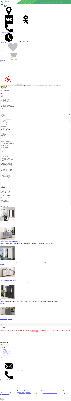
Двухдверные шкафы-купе (7, 159)
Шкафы (3, 111)
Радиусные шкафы (6, 158)
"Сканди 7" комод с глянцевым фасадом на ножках (10, 241)
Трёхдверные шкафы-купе (7, 160)
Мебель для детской (6, 119)
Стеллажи (4, 120)
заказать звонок (3, 42)
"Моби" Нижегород (5, 191)
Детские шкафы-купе (6, 154)
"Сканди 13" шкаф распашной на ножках (8, 299)
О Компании (5, 68)
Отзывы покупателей (7, 72)
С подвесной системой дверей (8, 166)
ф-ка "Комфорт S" (5, 204)
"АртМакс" (3, 185)
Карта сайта (2, 392)
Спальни (4, 117)
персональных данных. (4, 394)
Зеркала (3, 135)
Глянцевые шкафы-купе (7, 164)
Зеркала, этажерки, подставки (8, 143)
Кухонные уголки (5, 124)
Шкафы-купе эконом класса (7, 165)
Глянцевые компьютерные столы (8, 106)
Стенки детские (5, 151)
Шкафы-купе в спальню (7, 171)
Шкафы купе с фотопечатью (8, 177)
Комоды (3, 113)
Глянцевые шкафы (5, 99)
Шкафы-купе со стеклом (7, 174)
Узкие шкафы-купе (6, 176)
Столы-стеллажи (5, 130)
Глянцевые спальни (6, 101)
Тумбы (3, 114)
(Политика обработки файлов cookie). (50, 393)
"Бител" (2, 186)
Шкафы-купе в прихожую (7, 169)
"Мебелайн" (3, 190)
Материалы (5, 71)
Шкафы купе (4, 110)
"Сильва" (3, 193)
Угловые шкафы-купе (6, 175)
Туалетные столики (6, 139)
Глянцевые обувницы (6, 105)
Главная (4, 67)
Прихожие (4, 116)
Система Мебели (5, 201)
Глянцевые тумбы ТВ (6, 104)
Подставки (4, 136)
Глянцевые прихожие (6, 102)
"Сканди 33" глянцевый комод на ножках (8, 280)
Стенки (3, 115)
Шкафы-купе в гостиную (7, 170)
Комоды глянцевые (6, 98)
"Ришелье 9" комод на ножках (6, 319)
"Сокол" (3, 196)
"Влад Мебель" (4, 188)
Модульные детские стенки (7, 152)
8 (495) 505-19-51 (3, 379)
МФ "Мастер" (4, 200)
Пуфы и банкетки (5, 147)
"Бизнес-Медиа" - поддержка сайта (23, 392)
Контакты (4, 73)
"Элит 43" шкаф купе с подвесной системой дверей (10, 260)
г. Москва (19, 14)
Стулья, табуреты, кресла (7, 122)
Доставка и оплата (6, 70)
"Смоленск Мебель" (5, 195)
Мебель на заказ (6, 74)
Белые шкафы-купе (6, 172)
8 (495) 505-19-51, (3, 32)
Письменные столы (6, 129)
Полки (3, 121)
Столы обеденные (6, 134)
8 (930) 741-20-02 (10, 32)
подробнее (2, 225)
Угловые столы (5, 128)
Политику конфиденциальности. (25, 393)
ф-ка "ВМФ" (3, 202)
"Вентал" (3, 187)
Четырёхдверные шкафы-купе (8, 162)
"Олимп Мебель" (5, 192)
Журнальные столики (6, 133)
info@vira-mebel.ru (20, 370)
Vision (2, 199)
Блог (3, 69)
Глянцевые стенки (5, 100)
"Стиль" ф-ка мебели (5, 197)
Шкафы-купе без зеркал (7, 168)
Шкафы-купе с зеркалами (7, 163)
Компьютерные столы (6, 131)
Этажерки (4, 137)
